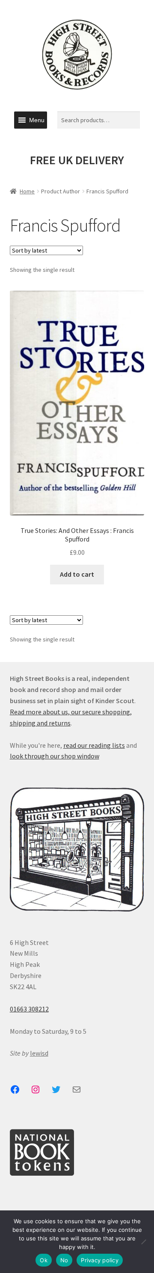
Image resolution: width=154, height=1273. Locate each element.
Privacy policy (99, 1260)
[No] (143, 1241)
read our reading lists (94, 745)
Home (27, 191)
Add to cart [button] (77, 574)
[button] (36, 120)
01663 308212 (29, 1009)
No (64, 1260)
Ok (43, 1260)
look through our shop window (54, 756)
